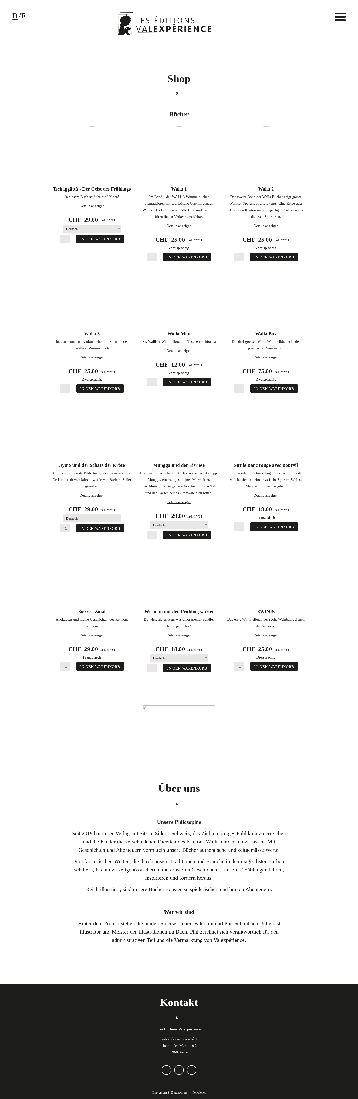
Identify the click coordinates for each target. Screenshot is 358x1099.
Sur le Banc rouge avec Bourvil (266, 465)
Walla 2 (266, 189)
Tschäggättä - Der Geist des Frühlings (92, 189)
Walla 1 (179, 189)
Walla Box (266, 333)
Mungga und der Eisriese (179, 465)
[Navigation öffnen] (340, 17)
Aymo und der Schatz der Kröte (92, 465)
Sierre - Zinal (91, 611)
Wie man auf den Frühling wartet (179, 611)
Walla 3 (92, 333)
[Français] (23, 17)
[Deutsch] (15, 17)
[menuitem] (159, 1092)
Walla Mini (178, 333)
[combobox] (92, 229)
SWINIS (266, 611)
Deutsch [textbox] (72, 229)
